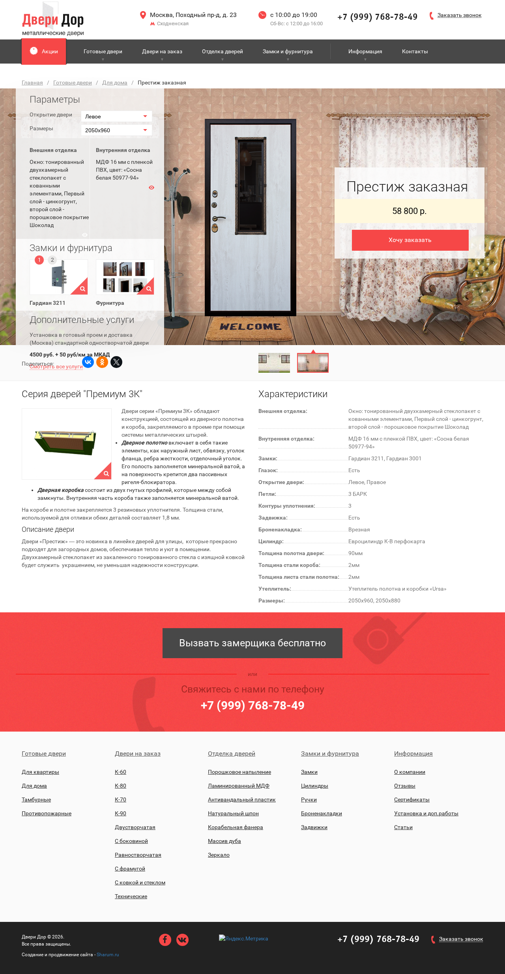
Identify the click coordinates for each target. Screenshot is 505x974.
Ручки (309, 799)
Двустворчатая (135, 827)
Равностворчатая (138, 855)
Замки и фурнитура (288, 51)
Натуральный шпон (233, 813)
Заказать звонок (461, 939)
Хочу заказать (410, 240)
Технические (131, 896)
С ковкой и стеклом (140, 882)
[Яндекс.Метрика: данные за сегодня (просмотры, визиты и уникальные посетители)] (243, 938)
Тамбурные (36, 799)
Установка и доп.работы (426, 813)
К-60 (120, 772)
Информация (365, 51)
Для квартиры (40, 772)
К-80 (120, 786)
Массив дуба (224, 841)
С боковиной (131, 841)
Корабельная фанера (235, 827)
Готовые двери (103, 51)
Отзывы (404, 786)
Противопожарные (46, 813)
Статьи (403, 827)
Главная (32, 82)
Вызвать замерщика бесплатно (252, 643)
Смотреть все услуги (56, 366)
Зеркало (219, 855)
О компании (409, 772)
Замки (309, 772)
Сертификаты (412, 799)
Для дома (114, 82)
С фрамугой (130, 868)
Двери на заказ (162, 51)
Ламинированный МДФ (238, 786)
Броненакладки (321, 813)
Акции (50, 51)
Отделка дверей (222, 51)
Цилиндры (314, 786)
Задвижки (314, 827)
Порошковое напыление (239, 772)
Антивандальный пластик (242, 799)
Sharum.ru (108, 954)
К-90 (120, 813)
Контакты (415, 51)
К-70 (120, 799)
